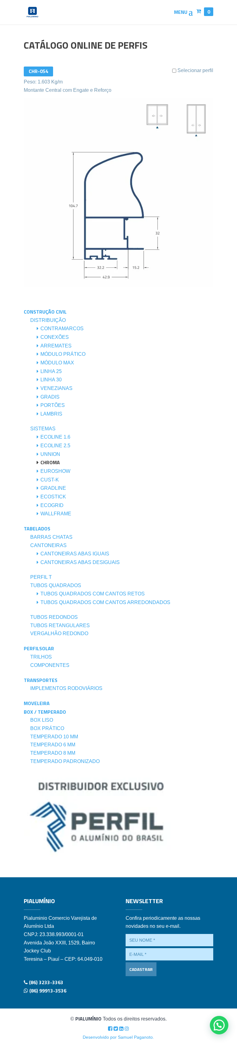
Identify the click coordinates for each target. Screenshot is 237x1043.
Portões (52, 405)
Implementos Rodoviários (66, 688)
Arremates (56, 345)
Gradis (50, 397)
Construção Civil (45, 311)
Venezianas (56, 388)
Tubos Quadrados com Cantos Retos (92, 593)
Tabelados (37, 528)
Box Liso (41, 720)
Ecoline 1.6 (55, 437)
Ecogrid (52, 505)
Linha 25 (51, 371)
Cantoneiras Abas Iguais (74, 553)
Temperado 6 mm (52, 744)
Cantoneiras (48, 545)
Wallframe (55, 513)
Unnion (50, 454)
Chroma (50, 462)
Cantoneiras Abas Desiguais (80, 562)
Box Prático (47, 728)
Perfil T (41, 577)
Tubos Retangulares (60, 625)
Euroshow (55, 471)
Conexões (54, 337)
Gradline (53, 488)
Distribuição (48, 320)
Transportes (40, 680)
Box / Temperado (45, 712)
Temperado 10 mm (54, 736)
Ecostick (53, 496)
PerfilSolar (39, 648)
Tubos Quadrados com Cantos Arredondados (105, 602)
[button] (219, 1025)
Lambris (51, 413)
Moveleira (37, 703)
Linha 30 (51, 379)
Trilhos (41, 656)
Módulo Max (57, 362)
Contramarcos (62, 328)
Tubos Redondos (54, 617)
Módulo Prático (62, 354)
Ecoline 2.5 (55, 445)
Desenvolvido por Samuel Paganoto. (118, 1037)
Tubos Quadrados (55, 585)
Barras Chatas (51, 537)
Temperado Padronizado (65, 761)
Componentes (49, 665)
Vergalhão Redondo (59, 633)
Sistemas (43, 428)
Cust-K (49, 479)
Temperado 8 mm (52, 753)
